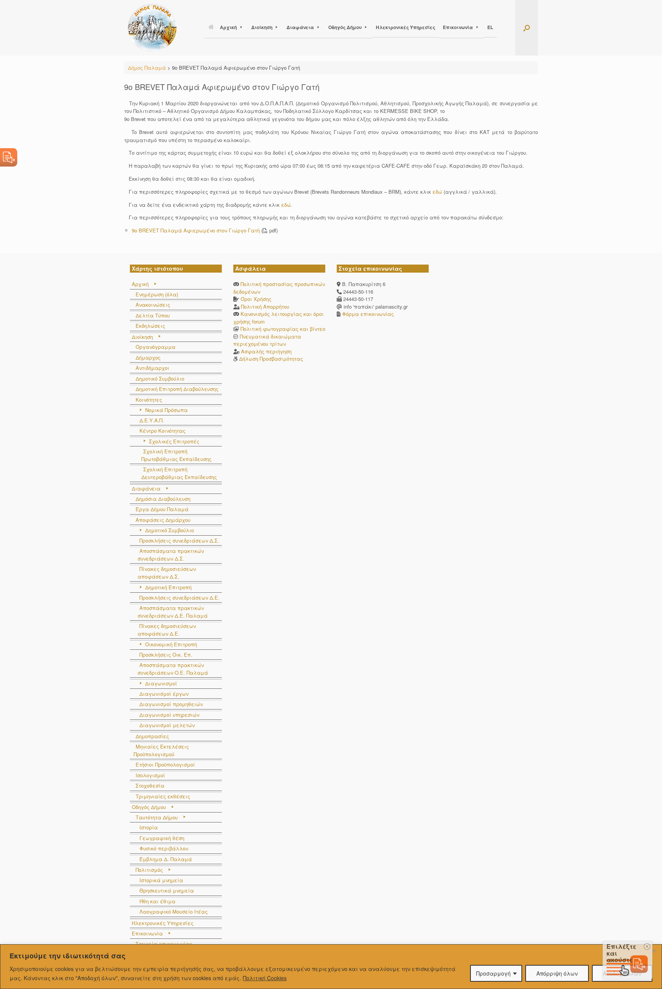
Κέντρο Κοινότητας (162, 430)
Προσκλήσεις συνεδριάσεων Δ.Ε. (179, 597)
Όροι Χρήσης (256, 298)
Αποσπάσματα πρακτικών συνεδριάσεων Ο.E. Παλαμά (173, 668)
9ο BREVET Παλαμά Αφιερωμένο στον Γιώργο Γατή (196, 230)
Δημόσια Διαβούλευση (163, 498)
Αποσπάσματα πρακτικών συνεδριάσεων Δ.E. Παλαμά (173, 611)
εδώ (437, 191)
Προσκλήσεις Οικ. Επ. (165, 654)
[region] (331, 966)
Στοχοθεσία (150, 785)
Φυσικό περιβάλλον (163, 848)
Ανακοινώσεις (153, 304)
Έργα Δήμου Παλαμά (162, 509)
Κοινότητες (149, 399)
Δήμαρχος (148, 357)
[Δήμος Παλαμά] (152, 28)
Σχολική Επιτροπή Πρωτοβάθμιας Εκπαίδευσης (176, 455)
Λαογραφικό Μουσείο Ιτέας (173, 911)
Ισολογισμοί (150, 775)
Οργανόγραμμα (155, 346)
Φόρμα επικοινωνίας (367, 313)
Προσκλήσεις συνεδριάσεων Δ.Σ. (179, 540)
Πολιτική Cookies (265, 978)
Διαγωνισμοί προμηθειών (171, 704)
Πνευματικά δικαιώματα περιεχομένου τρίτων (267, 340)
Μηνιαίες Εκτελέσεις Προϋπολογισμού (161, 750)
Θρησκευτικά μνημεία (166, 890)
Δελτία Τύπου (153, 315)
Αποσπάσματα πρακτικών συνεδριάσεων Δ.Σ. (171, 554)
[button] (526, 28)
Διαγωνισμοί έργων (163, 693)
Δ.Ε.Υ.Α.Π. (151, 420)
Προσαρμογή (493, 973)
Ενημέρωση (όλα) (157, 294)
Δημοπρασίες (152, 736)
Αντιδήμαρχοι (152, 367)
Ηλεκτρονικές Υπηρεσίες (405, 27)
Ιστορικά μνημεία (161, 880)
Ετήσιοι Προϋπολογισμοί (165, 764)
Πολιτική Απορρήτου (265, 306)
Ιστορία (148, 827)
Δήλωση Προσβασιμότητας (271, 358)
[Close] (654, 950)
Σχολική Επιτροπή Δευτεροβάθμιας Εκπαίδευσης (179, 473)
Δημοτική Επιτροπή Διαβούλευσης (177, 388)
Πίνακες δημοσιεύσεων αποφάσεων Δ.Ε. (167, 629)
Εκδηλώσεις (150, 325)
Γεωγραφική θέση (161, 838)
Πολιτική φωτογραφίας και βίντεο (283, 328)
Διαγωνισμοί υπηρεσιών (169, 714)
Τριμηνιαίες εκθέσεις (163, 796)
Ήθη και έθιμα (157, 901)
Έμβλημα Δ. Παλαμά (165, 859)
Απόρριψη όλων (557, 973)
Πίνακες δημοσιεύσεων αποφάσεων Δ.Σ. (167, 572)
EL (490, 27)
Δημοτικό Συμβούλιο (160, 378)
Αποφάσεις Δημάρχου (163, 519)
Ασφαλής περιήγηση (266, 351)
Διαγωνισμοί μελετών (167, 725)
